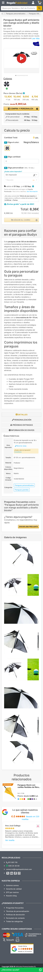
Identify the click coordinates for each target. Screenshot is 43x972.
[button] (24, 93)
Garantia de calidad (14, 889)
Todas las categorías (14, 921)
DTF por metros (12, 892)
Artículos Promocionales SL (25, 967)
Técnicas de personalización (17, 911)
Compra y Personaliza (21, 108)
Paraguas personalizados (24, 485)
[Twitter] (7, 873)
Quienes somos (12, 885)
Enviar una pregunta (28, 527)
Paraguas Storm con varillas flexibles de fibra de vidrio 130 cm (28, 787)
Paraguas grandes (22, 490)
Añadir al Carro (21, 220)
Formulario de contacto (15, 918)
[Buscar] (39, 8)
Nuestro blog (11, 896)
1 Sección (9, 180)
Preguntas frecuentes (15, 908)
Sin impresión (11, 175)
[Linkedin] (11, 873)
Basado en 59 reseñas (25, 951)
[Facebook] (15, 873)
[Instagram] (19, 873)
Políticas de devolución (15, 915)
